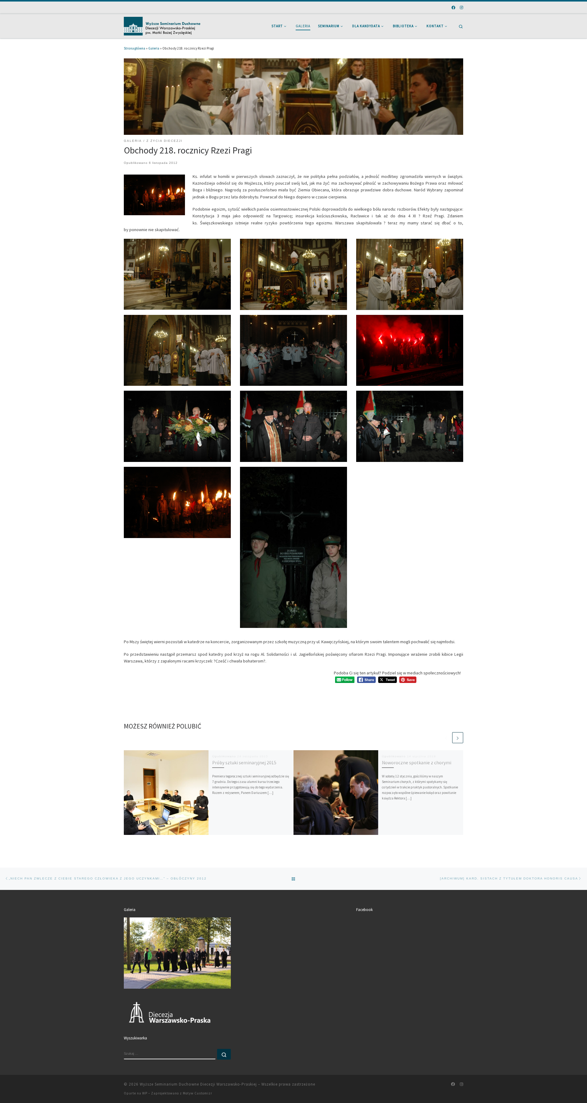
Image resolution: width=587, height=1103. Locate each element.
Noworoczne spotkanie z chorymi (416, 762)
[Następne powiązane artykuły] (457, 737)
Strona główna (134, 48)
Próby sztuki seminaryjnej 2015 (244, 762)
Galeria (153, 48)
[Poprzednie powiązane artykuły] (446, 737)
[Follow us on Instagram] (461, 8)
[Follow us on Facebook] (453, 8)
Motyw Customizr (197, 1093)
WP (144, 1093)
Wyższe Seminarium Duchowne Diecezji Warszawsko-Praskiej (198, 1084)
